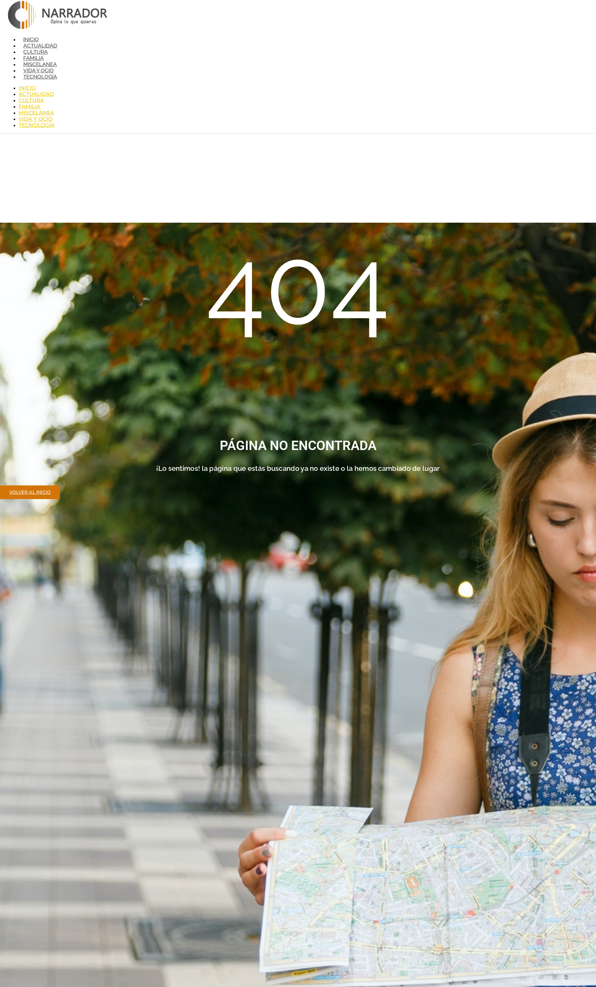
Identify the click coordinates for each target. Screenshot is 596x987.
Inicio (31, 39)
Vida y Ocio (38, 70)
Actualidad (40, 46)
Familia (33, 58)
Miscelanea (40, 64)
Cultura (35, 52)
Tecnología (40, 77)
